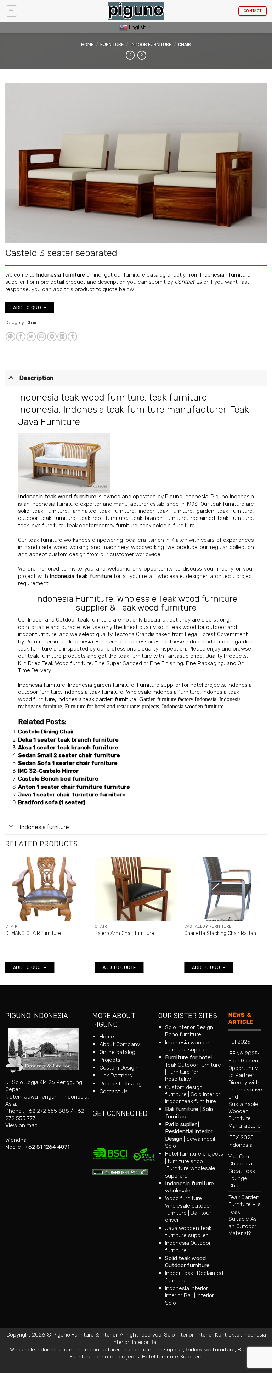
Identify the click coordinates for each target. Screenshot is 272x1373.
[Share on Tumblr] (72, 336)
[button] (11, 10)
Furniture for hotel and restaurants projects (112, 706)
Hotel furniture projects (194, 1153)
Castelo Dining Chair (46, 731)
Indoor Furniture (151, 44)
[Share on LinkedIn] (62, 336)
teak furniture (45, 655)
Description (36, 377)
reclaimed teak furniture (222, 518)
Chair (184, 44)
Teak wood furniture (157, 607)
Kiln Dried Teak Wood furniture (55, 663)
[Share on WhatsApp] (10, 336)
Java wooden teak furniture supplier (188, 1231)
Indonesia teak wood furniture (81, 397)
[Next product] (130, 55)
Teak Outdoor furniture (193, 1064)
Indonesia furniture (60, 274)
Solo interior (205, 1094)
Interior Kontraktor (218, 1334)
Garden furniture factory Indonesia (177, 699)
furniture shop (185, 1161)
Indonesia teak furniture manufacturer (144, 409)
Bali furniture (181, 1109)
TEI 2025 (239, 1041)
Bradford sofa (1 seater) (51, 802)
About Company (120, 1044)
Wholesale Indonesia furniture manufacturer (64, 1349)
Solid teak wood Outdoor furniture (187, 1262)
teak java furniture (41, 525)
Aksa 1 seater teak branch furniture (68, 747)
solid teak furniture (43, 510)
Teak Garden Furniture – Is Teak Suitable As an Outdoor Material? (244, 1215)
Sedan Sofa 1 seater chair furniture (68, 763)
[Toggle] (11, 377)
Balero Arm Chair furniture (124, 933)
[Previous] (5, 920)
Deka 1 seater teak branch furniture (68, 739)
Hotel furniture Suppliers (172, 1356)
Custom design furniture (184, 1090)
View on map (21, 1125)
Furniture (112, 44)
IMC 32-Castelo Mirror (48, 770)
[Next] (266, 920)
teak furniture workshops (59, 540)
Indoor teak (179, 1273)
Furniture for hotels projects (104, 1356)
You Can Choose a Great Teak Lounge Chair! (241, 1171)
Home (87, 44)
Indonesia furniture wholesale (189, 1187)
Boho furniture (183, 1034)
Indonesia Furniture (74, 599)
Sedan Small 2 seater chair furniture (69, 755)
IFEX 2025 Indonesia (241, 1141)
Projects (110, 1059)
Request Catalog (121, 1083)
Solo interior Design (189, 1027)
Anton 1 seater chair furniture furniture (74, 786)
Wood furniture (183, 1198)
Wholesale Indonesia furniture (163, 691)
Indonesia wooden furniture (192, 706)
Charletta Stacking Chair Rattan (220, 933)
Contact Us (114, 1091)
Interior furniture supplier (152, 1349)
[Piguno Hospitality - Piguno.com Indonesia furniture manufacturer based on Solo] (136, 11)
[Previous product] (141, 55)
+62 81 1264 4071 (47, 1147)
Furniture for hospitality (181, 1075)
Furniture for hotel (188, 1057)
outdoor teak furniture (46, 518)
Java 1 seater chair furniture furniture (72, 794)
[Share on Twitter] (31, 336)
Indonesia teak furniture (81, 576)
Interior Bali (179, 1295)
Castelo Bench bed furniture (58, 778)
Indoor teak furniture (190, 1101)
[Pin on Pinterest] (52, 336)
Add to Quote (29, 307)
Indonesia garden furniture (101, 684)
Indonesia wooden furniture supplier (188, 1046)
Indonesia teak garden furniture (97, 699)
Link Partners (116, 1075)
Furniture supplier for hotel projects (181, 684)
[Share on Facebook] (21, 336)
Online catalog (117, 1052)
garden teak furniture (225, 510)
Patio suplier (181, 1124)
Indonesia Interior (186, 1288)
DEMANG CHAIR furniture (33, 933)
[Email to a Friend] (41, 336)
